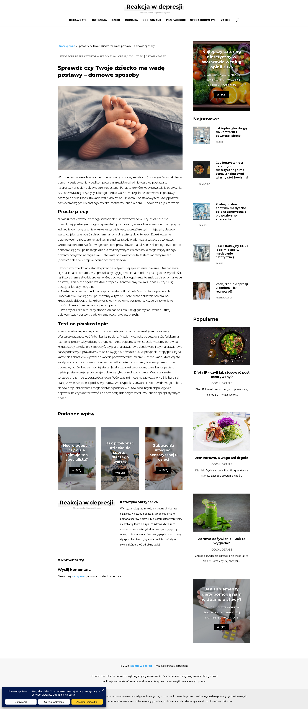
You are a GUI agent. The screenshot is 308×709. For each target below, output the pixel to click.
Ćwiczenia (99, 20)
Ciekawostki (78, 20)
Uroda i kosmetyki (203, 20)
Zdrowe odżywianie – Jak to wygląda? (221, 541)
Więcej (76, 470)
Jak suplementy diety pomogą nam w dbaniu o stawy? (222, 594)
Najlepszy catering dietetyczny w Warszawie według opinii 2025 (222, 59)
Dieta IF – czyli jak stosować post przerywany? (222, 375)
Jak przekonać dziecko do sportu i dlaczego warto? (120, 452)
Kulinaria (131, 20)
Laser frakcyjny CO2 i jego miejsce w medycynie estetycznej (232, 251)
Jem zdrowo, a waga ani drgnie (221, 458)
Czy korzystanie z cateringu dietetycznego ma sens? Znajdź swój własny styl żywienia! (232, 170)
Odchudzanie (151, 20)
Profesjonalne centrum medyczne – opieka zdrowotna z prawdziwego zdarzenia (232, 212)
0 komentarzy (156, 56)
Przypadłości (176, 20)
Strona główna (66, 45)
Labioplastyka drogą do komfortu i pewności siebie (231, 132)
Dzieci (115, 20)
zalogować (79, 576)
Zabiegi (226, 20)
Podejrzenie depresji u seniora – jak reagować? (232, 287)
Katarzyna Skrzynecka (100, 56)
